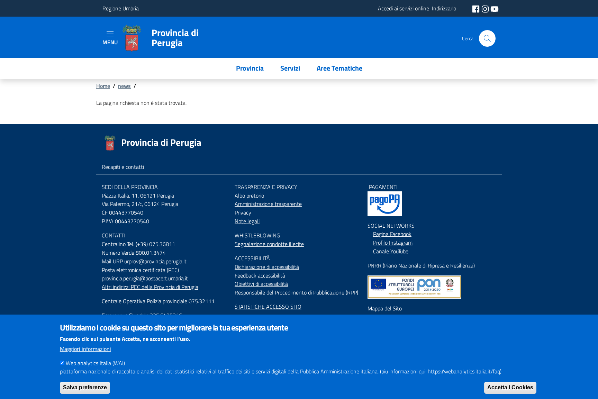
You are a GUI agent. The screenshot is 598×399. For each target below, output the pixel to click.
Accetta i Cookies (510, 387)
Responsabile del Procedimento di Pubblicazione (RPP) (296, 292)
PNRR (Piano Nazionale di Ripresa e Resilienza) (421, 265)
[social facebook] (476, 8)
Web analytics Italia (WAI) (95, 363)
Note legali (247, 221)
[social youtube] (494, 8)
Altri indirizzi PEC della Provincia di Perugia (150, 287)
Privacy (243, 212)
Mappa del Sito (385, 308)
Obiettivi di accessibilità (261, 284)
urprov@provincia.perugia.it (155, 261)
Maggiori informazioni (85, 349)
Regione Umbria (120, 8)
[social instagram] (486, 8)
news (124, 86)
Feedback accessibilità (260, 275)
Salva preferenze (85, 387)
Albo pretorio (249, 195)
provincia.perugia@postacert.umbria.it (145, 278)
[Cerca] (487, 38)
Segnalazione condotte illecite (269, 244)
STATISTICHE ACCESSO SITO (268, 306)
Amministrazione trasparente (268, 204)
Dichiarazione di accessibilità (267, 267)
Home (103, 86)
